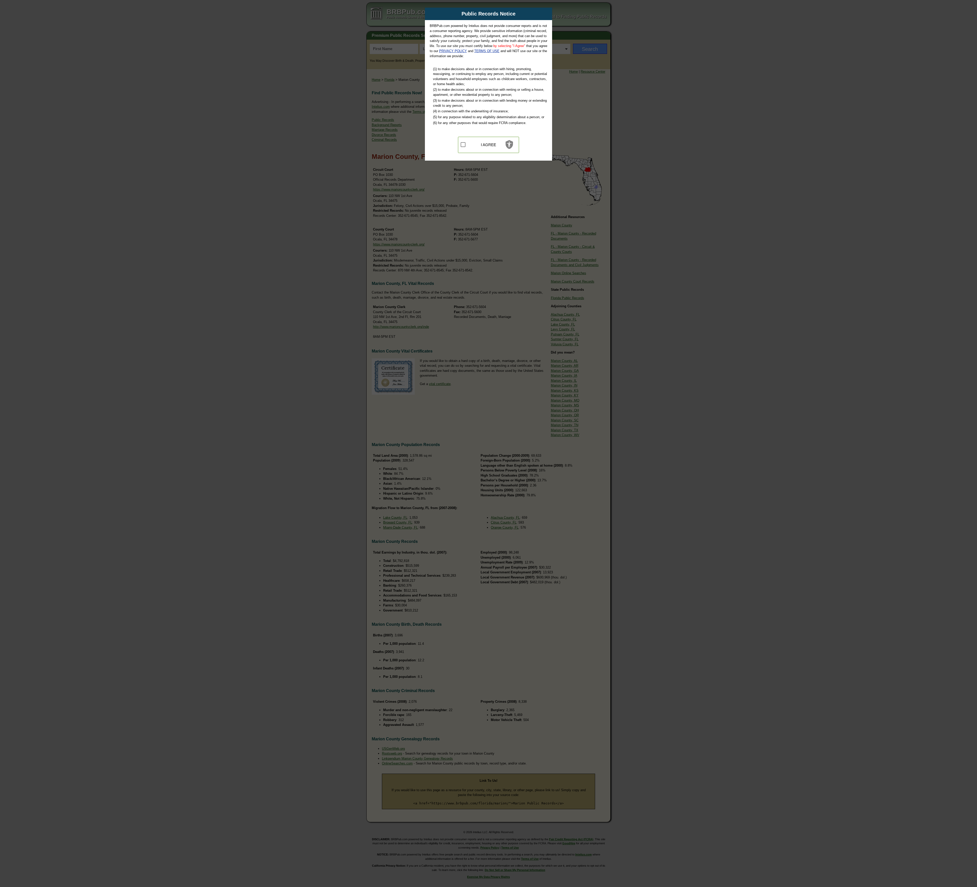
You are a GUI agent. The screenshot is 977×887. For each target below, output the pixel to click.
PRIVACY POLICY (453, 51)
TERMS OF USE (486, 51)
